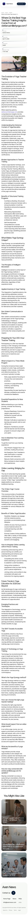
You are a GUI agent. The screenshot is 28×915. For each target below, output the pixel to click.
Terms (15, 910)
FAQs (20, 898)
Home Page (6, 898)
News (6, 12)
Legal (19, 910)
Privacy (10, 910)
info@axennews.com (9, 902)
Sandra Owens (6, 32)
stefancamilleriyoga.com (9, 112)
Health (10, 12)
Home (2, 12)
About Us (5, 910)
